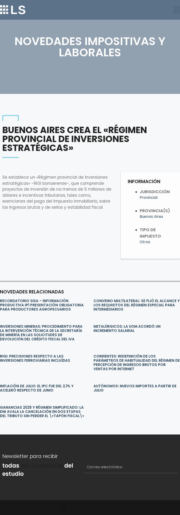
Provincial (149, 197)
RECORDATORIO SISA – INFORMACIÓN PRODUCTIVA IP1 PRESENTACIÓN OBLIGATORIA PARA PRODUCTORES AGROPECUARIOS (42, 305)
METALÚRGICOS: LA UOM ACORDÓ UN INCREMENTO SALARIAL (127, 328)
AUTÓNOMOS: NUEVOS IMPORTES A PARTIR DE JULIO (135, 388)
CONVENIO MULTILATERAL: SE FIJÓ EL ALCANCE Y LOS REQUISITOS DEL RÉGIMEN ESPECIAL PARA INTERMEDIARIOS (137, 305)
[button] (176, 10)
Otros (145, 242)
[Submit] (168, 467)
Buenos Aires (151, 216)
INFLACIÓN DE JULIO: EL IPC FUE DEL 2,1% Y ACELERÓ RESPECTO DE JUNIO (37, 388)
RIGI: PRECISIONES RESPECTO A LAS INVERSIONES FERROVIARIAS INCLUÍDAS (35, 358)
